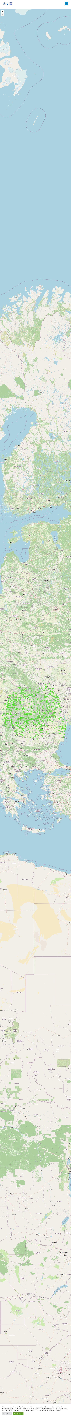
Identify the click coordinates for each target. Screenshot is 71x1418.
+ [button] (2, 12)
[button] (66, 3)
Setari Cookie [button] (7, 1414)
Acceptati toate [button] (18, 1414)
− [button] (2, 14)
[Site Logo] (7, 3)
